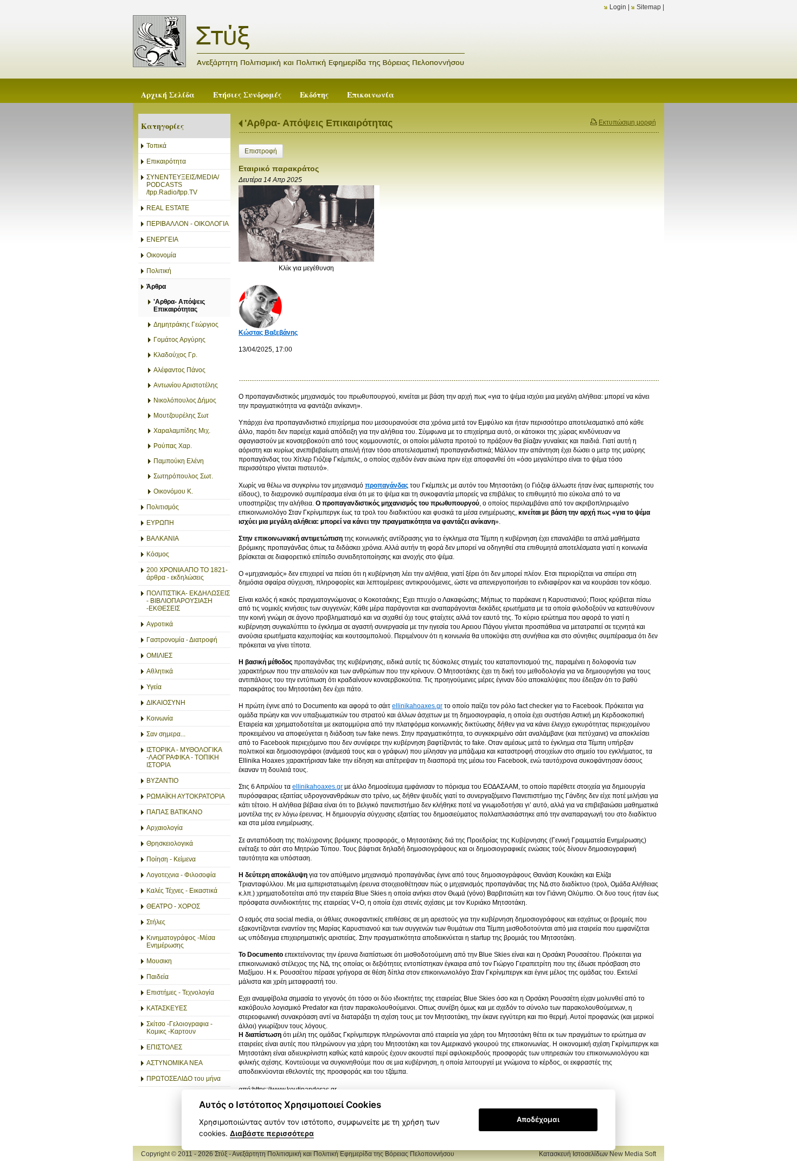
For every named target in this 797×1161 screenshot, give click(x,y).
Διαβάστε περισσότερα (272, 1133)
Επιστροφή (261, 151)
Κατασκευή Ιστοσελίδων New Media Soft (597, 1154)
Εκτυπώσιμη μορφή (627, 122)
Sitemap (649, 7)
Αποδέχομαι (538, 1119)
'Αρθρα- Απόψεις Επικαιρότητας (319, 123)
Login (617, 7)
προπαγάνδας (386, 485)
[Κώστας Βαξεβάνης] (260, 306)
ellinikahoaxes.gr (417, 706)
